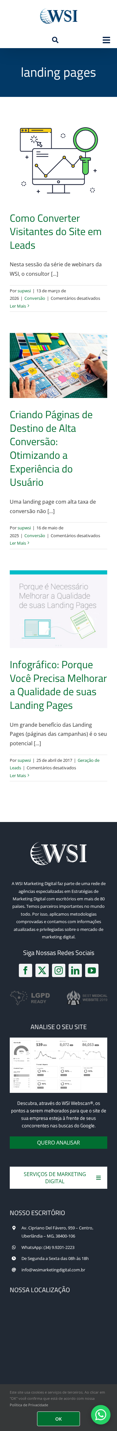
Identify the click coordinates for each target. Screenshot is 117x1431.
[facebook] (25, 970)
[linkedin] (75, 970)
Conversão (34, 298)
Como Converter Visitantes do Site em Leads (56, 231)
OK (58, 1419)
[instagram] (58, 970)
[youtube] (91, 970)
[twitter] (42, 970)
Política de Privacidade (29, 1404)
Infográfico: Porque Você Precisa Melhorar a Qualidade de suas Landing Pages (58, 684)
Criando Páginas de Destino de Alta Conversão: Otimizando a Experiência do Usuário (51, 448)
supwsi (24, 291)
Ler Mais (18, 306)
